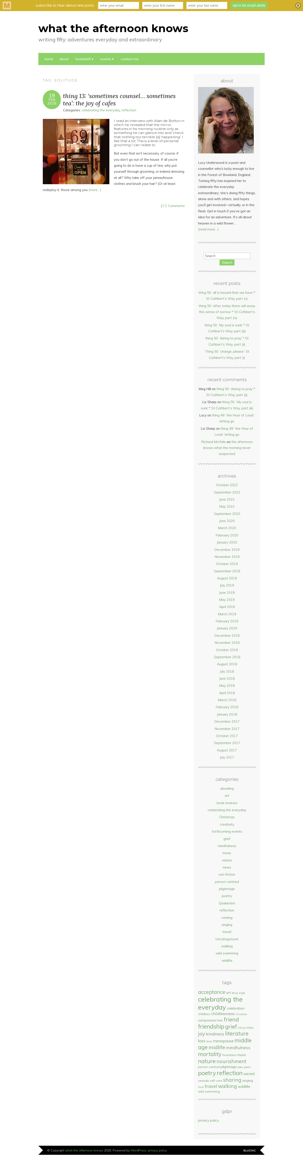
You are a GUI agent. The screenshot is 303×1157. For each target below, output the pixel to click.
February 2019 (227, 621)
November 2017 (227, 729)
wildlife (227, 960)
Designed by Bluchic (250, 1150)
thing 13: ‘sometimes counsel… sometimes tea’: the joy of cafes (119, 99)
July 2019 (227, 585)
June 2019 (227, 592)
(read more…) (208, 229)
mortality (209, 1054)
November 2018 (227, 642)
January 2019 (227, 628)
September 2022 (227, 492)
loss (201, 1040)
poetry (227, 896)
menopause (223, 1041)
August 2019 (227, 578)
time (201, 1087)
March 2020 (227, 528)
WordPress (138, 1150)
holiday (250, 1027)
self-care (216, 1080)
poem (240, 1067)
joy (201, 1033)
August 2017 (227, 750)
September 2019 (227, 571)
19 (52, 96)
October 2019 (227, 564)
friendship (211, 1026)
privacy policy (208, 1120)
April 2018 (227, 693)
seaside (203, 1080)
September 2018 (227, 657)
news (227, 867)
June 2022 (227, 499)
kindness (215, 1034)
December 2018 (227, 635)
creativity (227, 824)
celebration (235, 1008)
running (227, 917)
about (64, 59)
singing (227, 925)
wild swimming (227, 953)
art (227, 795)
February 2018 (227, 707)
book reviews (227, 803)
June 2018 (227, 678)
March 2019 (227, 614)
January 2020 (227, 542)
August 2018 (227, 664)
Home (49, 59)
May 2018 (227, 685)
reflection (129, 110)
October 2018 (227, 650)
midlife (217, 1047)
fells (220, 1020)
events (105, 59)
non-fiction (227, 874)
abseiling (227, 788)
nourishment (231, 1061)
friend (231, 1019)
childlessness (223, 1013)
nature (227, 860)
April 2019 (227, 607)
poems (247, 1067)
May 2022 (227, 506)
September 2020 (227, 514)
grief (226, 839)
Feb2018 (51, 101)
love (209, 1041)
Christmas (227, 817)
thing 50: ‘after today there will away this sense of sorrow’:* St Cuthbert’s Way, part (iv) (227, 312)
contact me (130, 59)
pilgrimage (227, 889)
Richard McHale (213, 442)
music (226, 853)
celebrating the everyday (101, 110)
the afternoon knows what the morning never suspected (228, 448)
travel (226, 932)
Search (227, 262)
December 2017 (227, 721)
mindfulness (227, 846)
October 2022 (227, 485)
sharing (232, 1080)
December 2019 (227, 550)
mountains (229, 1055)
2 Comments (175, 206)
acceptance (211, 992)
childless (204, 1014)
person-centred (227, 882)
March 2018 (227, 700)
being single (238, 992)
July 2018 (227, 671)
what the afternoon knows (113, 28)
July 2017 (227, 757)
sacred (249, 1073)
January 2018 (227, 714)
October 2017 (227, 736)
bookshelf (83, 59)
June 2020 (227, 521)
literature (236, 1033)
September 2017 (227, 743)
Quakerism (227, 903)
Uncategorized (227, 939)
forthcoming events (227, 831)
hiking (241, 1027)
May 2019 (227, 600)
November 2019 (227, 557)
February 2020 (227, 535)
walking (227, 946)
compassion (207, 1020)
